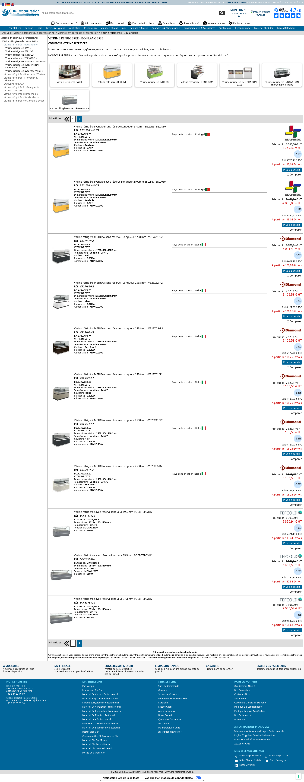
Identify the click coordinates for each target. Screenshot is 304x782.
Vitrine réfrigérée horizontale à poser (24, 100)
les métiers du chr (92, 690)
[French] (4, 4)
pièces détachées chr (93, 752)
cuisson (29, 27)
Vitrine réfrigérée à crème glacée (21, 87)
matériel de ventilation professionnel (101, 707)
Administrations (93, 23)
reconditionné (242, 27)
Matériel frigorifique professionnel (19, 37)
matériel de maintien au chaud (98, 715)
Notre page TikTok (278, 755)
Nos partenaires (242, 715)
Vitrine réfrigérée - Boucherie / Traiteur (25, 74)
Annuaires (239, 719)
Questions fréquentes (169, 719)
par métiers (15, 27)
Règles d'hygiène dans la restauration (254, 735)
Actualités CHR (242, 743)
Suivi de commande (168, 686)
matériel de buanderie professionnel (101, 727)
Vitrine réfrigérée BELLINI (19, 51)
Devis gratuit (117, 23)
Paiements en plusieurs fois (172, 698)
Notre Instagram (278, 760)
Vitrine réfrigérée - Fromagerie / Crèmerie (21, 79)
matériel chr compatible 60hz (97, 748)
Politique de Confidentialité (248, 707)
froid (39, 27)
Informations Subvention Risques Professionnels (259, 731)
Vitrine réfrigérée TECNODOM (21, 58)
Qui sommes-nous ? (66, 23)
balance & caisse (139, 27)
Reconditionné (191, 23)
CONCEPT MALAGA (14, 83)
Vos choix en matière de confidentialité (169, 777)
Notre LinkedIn (247, 764)
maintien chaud (109, 27)
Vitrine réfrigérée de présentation (20, 41)
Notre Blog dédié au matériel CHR (252, 739)
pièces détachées (286, 27)
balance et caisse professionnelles (100, 723)
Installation (164, 723)
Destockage (169, 23)
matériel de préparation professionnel (102, 711)
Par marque (88, 686)
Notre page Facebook (250, 755)
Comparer (296, 174)
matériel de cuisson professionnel (100, 694)
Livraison (163, 702)
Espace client (165, 707)
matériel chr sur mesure (95, 740)
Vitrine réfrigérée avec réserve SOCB (24, 71)
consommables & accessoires (199, 27)
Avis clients (240, 698)
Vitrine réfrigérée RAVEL (18, 48)
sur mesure (225, 27)
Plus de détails (292, 169)
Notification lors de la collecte (121, 777)
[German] (8, 4)
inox (123, 27)
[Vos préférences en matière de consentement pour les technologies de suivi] (298, 776)
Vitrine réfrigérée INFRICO (19, 54)
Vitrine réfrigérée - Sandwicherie (21, 97)
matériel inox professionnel (96, 719)
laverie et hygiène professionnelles (100, 702)
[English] (13, 4)
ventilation (74, 27)
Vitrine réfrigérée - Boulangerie (21, 44)
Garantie (162, 690)
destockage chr (90, 732)
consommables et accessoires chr (100, 736)
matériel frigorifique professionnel (100, 698)
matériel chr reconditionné (96, 744)
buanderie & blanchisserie (166, 27)
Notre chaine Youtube (250, 760)
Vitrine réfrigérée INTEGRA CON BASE (25, 61)
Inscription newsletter (169, 732)
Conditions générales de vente (250, 702)
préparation (90, 27)
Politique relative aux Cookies (249, 711)
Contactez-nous (241, 23)
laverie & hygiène (55, 27)
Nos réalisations (216, 23)
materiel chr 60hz (263, 27)
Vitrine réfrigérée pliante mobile (21, 93)
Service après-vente (168, 694)
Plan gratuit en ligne (143, 23)
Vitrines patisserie (13, 90)
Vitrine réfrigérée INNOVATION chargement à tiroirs (22, 66)
